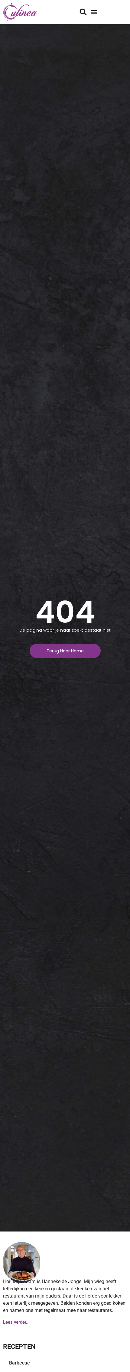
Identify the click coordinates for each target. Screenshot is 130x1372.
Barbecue (19, 1363)
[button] (94, 12)
